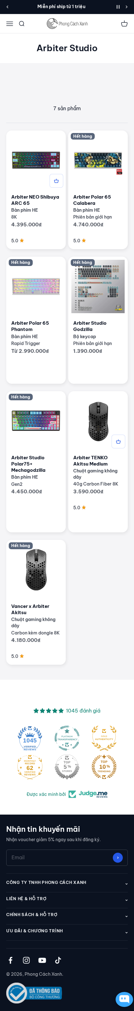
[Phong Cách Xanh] (67, 23)
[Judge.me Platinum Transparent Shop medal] (67, 738)
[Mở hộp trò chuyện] (123, 999)
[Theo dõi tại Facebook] (10, 960)
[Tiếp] (127, 6)
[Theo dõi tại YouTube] (42, 960)
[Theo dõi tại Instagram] (26, 960)
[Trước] (7, 7)
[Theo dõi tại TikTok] (58, 960)
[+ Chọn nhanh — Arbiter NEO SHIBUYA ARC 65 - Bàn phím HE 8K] (56, 181)
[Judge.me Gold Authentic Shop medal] (104, 738)
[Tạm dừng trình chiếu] (118, 7)
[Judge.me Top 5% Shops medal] (67, 766)
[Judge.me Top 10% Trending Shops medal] (104, 766)
